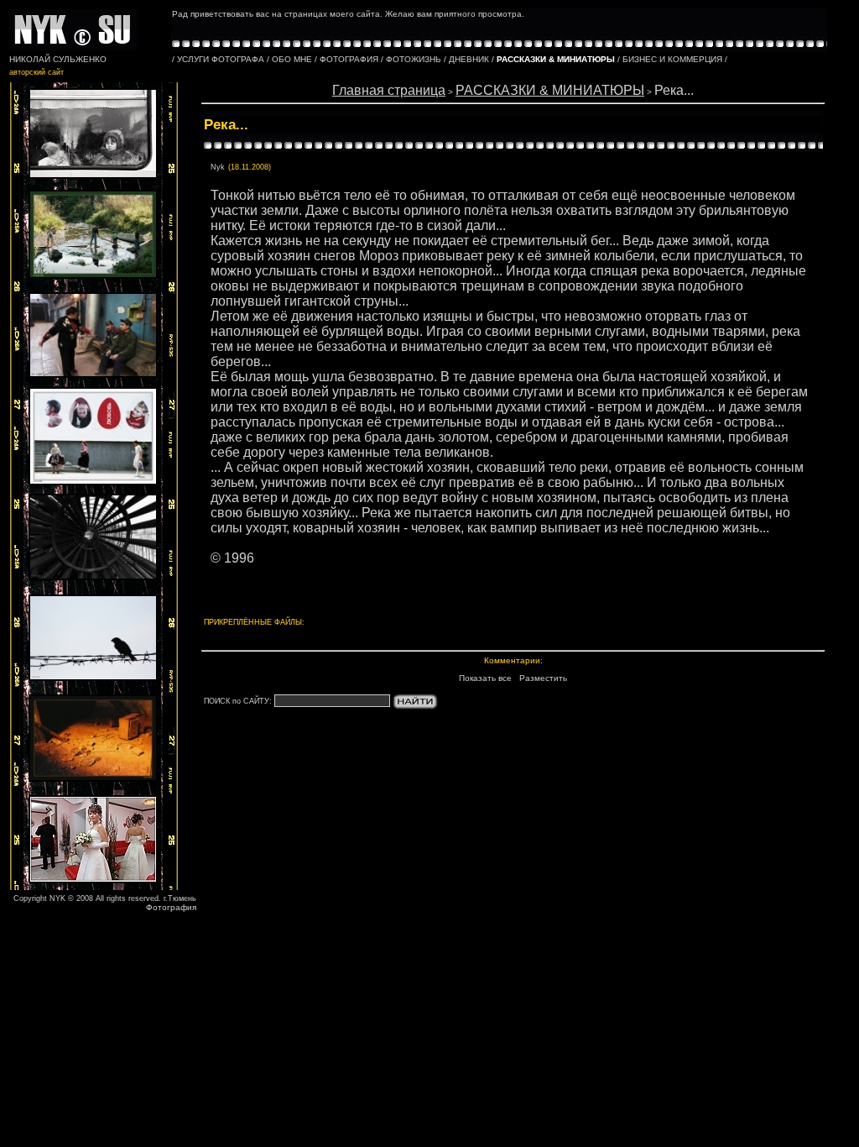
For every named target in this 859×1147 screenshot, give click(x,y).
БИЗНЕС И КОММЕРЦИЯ (672, 59)
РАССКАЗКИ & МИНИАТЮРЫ (550, 90)
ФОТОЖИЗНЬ (413, 59)
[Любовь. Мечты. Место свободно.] (93, 482)
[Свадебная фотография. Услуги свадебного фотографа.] (93, 880)
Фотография (171, 907)
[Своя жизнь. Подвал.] (93, 778)
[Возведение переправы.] (93, 275)
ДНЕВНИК (469, 59)
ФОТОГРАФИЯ (349, 59)
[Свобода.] (93, 678)
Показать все (485, 678)
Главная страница (388, 90)
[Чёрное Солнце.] (93, 577)
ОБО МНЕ (292, 59)
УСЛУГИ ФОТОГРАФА (220, 59)
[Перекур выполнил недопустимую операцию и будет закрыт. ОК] (93, 375)
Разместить (543, 678)
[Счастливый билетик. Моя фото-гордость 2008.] (93, 176)
